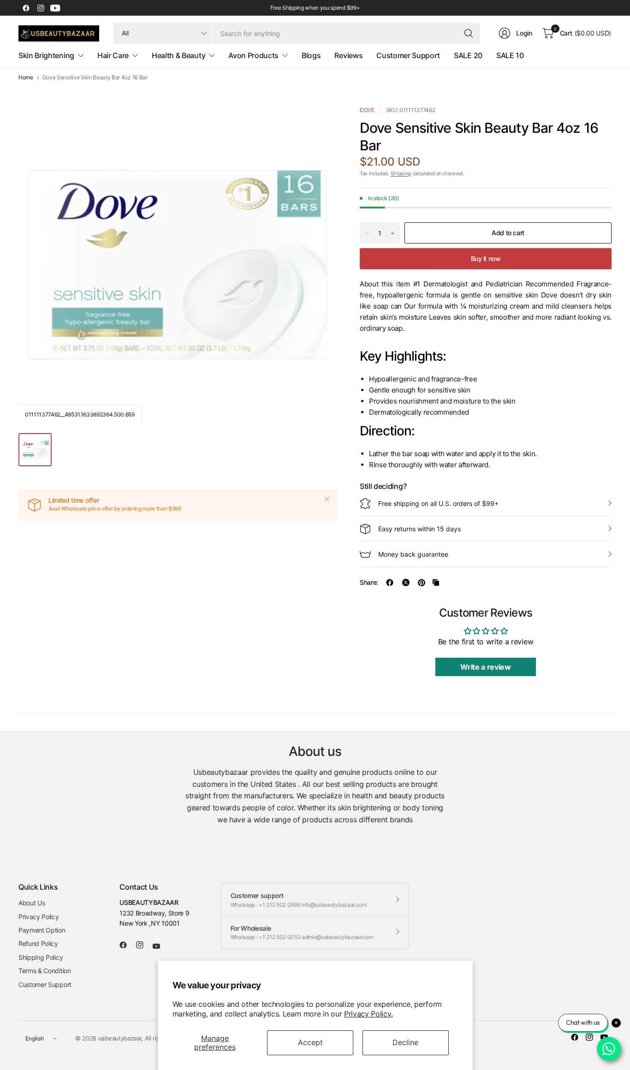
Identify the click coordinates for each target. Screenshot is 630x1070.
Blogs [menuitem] (311, 55)
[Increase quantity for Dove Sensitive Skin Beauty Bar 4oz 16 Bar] (392, 233)
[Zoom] (319, 123)
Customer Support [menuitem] (408, 55)
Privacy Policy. (368, 1013)
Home (25, 77)
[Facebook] (25, 7)
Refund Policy (38, 943)
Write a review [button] (485, 667)
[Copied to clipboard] (436, 582)
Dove (367, 110)
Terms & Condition (44, 971)
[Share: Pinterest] (422, 582)
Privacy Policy (38, 917)
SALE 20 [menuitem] (468, 55)
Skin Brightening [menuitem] (46, 55)
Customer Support (44, 984)
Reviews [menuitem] (348, 55)
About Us (31, 903)
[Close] (327, 499)
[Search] (468, 33)
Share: (369, 582)
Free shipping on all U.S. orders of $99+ (438, 503)
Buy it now (486, 258)
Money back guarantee (413, 554)
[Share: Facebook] (390, 582)
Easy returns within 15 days (419, 529)
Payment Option (41, 930)
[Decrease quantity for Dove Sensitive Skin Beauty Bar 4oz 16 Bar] (367, 233)
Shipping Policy (40, 957)
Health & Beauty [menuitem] (178, 55)
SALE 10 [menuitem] (510, 55)
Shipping (401, 173)
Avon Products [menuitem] (253, 55)
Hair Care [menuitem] (113, 55)
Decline (405, 1042)
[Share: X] (406, 582)
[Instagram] (40, 7)
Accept (310, 1042)
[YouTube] (55, 7)
